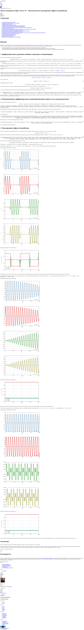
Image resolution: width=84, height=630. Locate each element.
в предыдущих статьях (59, 72)
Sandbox (3, 610)
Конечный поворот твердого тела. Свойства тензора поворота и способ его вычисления (17, 27)
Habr (6, 629)
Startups (3, 624)
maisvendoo (2, 8)
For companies (4, 615)
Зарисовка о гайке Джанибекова (7, 36)
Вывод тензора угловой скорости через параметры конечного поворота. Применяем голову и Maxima (19, 29)
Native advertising (5, 622)
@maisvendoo (9, 586)
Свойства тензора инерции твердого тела (9, 35)
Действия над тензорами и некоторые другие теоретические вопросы (13, 25)
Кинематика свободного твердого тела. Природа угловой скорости (13, 26)
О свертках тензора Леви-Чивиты (8, 28)
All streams (3, 0)
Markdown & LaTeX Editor (48, 558)
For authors (4, 614)
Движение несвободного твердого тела (8, 34)
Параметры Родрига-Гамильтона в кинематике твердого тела (12, 31)
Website (1, 591)
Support (7, 628)
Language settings (3, 628)
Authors (3, 609)
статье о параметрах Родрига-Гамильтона (39, 75)
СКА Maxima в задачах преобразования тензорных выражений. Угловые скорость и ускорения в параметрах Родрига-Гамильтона (23, 32)
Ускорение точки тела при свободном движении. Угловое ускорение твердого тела (16, 30)
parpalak (64, 558)
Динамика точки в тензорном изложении (9, 24)
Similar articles (8, 597)
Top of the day (3, 597)
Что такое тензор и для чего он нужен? (8, 22)
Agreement (4, 616)
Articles (3, 606)
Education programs (5, 623)
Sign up (3, 603)
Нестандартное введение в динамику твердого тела (10, 33)
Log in (3, 602)
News (3, 607)
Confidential (4, 617)
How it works (4, 613)
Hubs (3, 608)
